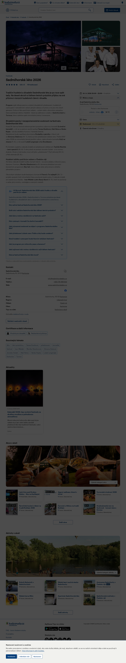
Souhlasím (11, 656)
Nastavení (37, 656)
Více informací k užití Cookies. (33, 651)
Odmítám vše (24, 656)
